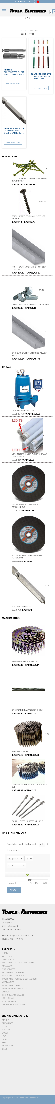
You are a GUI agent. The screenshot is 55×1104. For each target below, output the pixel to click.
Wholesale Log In (11, 985)
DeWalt (6, 1026)
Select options (13, 84)
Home (19, 30)
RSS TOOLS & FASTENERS (13, 1004)
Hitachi (6, 1029)
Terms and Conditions (14, 975)
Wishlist (6, 991)
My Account (8, 966)
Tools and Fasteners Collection (19, 979)
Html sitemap (9, 1001)
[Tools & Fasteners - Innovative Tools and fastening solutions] (28, 10)
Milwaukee (7, 1023)
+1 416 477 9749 (26, 1)
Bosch (5, 1033)
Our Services (8, 969)
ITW (4, 1036)
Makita (5, 1020)
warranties (8, 982)
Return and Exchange (13, 972)
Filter (29, 34)
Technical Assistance (13, 995)
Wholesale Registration (15, 988)
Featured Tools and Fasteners (18, 962)
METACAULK (7, 1045)
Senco (5, 1042)
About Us (7, 956)
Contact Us (8, 959)
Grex (4, 1049)
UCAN (4, 1039)
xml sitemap (8, 998)
